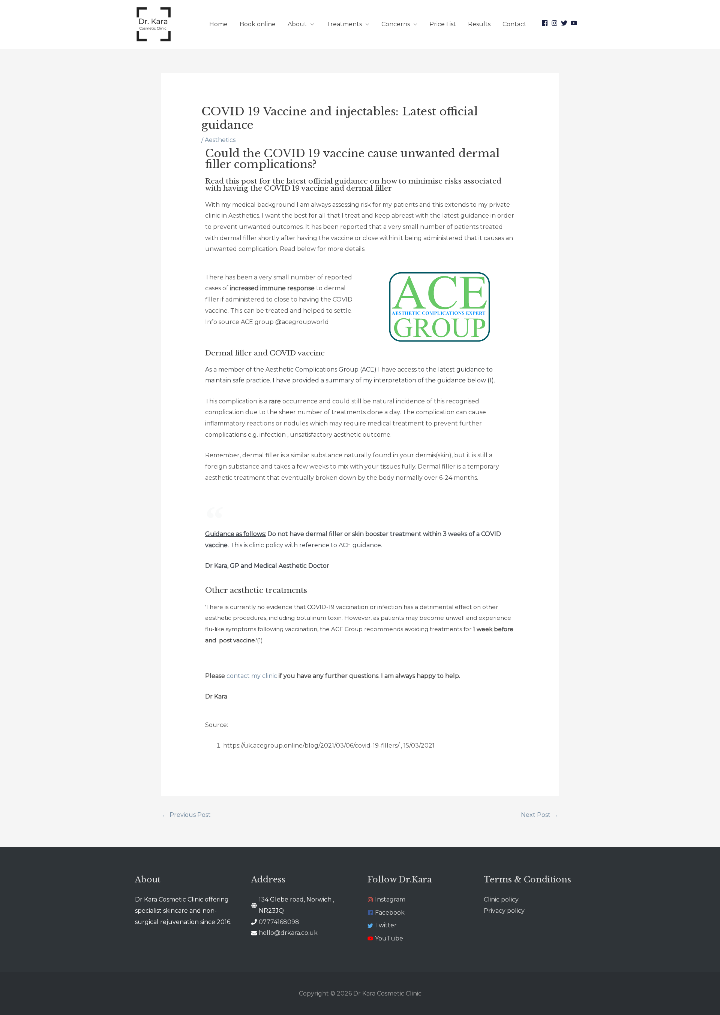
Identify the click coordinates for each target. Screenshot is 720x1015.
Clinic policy (501, 899)
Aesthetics (220, 139)
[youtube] (575, 23)
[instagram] (555, 23)
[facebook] (546, 23)
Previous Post (186, 814)
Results (479, 24)
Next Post (539, 814)
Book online (258, 24)
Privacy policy (504, 910)
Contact (514, 24)
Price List (442, 24)
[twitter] (565, 23)
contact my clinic (251, 675)
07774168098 (279, 921)
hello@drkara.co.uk (288, 932)
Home (218, 24)
